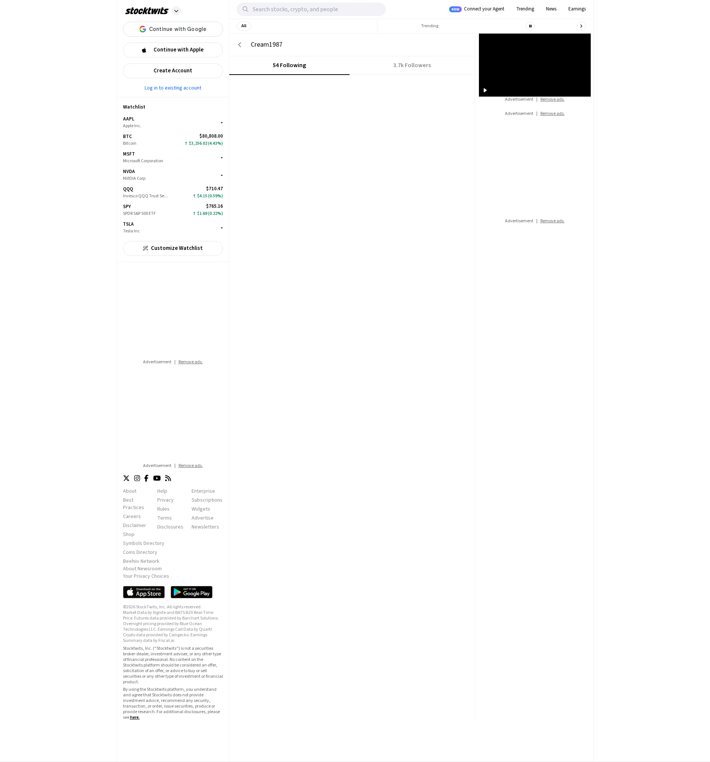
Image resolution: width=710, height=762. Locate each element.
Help (162, 491)
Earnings (577, 9)
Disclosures (170, 527)
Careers (132, 516)
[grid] (173, 175)
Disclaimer (134, 525)
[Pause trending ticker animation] (530, 26)
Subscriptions (207, 500)
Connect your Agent (477, 9)
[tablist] (352, 65)
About (129, 491)
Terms (164, 518)
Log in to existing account (173, 87)
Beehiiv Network (141, 561)
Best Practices (133, 503)
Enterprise (203, 491)
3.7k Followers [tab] (412, 65)
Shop (129, 534)
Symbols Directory (143, 543)
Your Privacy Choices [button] (146, 576)
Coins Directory (140, 552)
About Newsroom (142, 569)
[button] (176, 10)
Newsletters (205, 527)
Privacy (165, 500)
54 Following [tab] (289, 65)
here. (135, 717)
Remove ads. (191, 362)
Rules (163, 509)
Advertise (203, 518)
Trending (525, 9)
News (551, 9)
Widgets (201, 509)
